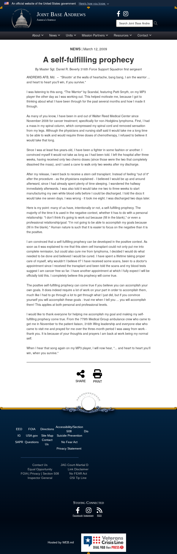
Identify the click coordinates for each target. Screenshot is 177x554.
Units (69, 35)
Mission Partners (93, 35)
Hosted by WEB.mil (61, 542)
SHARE (81, 381)
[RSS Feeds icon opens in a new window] (99, 511)
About (36, 35)
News (53, 35)
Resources (121, 35)
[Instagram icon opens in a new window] (125, 13)
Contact (142, 35)
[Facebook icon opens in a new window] (118, 13)
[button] (94, 3)
